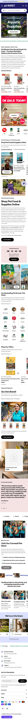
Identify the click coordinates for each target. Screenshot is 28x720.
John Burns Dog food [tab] (6, 149)
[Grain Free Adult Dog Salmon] (7, 79)
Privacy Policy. (4, 686)
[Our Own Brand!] (14, 412)
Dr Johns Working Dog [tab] (19, 149)
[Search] (25, 10)
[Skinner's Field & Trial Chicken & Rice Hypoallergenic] (10, 365)
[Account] (23, 6)
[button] (11, 35)
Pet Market (16, 86)
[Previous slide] (9, 35)
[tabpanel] (14, 430)
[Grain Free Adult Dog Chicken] (17, 425)
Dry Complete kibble (6, 86)
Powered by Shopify (16, 714)
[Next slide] (18, 35)
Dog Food (23, 376)
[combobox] (14, 10)
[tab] (8, 391)
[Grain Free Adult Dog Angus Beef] (20, 79)
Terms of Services (20, 685)
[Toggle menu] (2, 6)
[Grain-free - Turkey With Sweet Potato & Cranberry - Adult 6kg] (24, 425)
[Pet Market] (10, 575)
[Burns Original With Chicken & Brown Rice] (20, 158)
